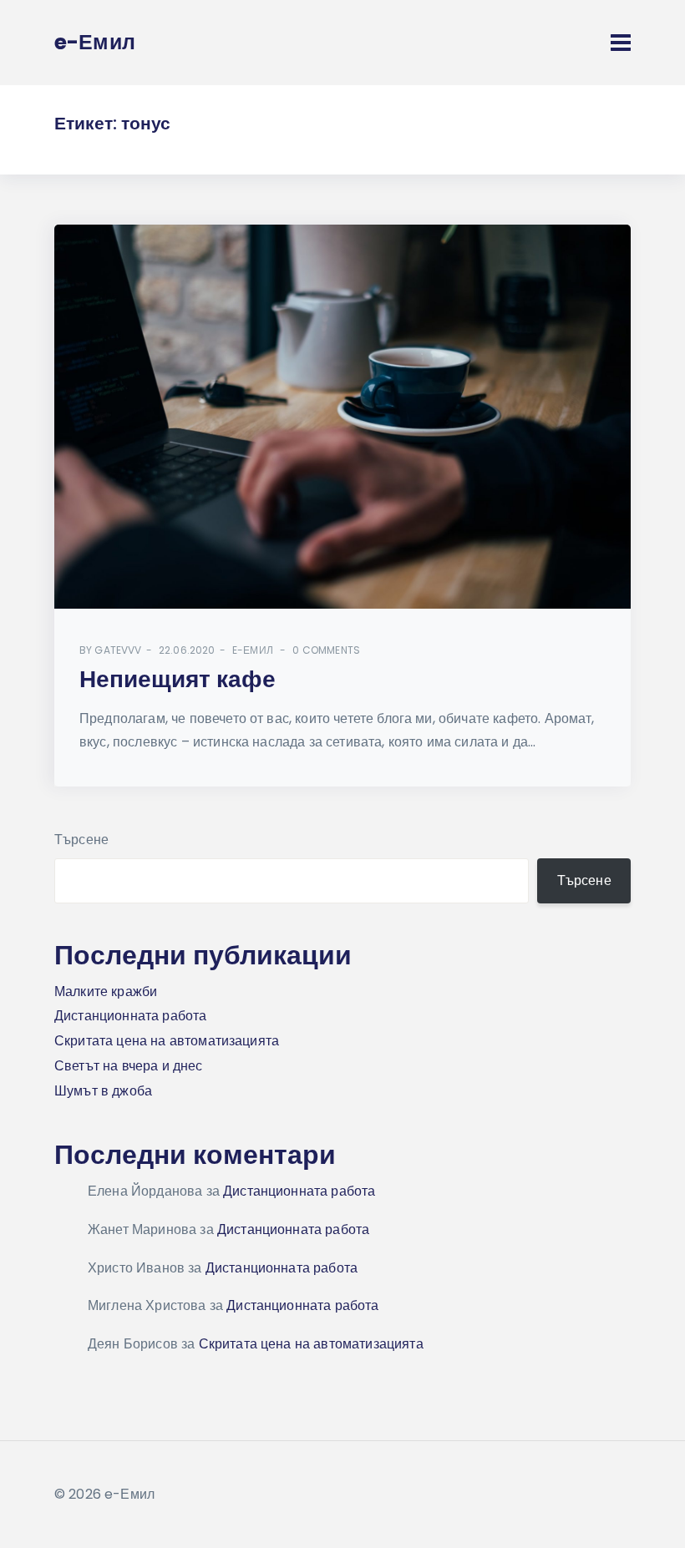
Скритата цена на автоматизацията (166, 1040)
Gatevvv (117, 650)
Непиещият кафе (177, 679)
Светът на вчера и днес (128, 1065)
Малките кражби (105, 991)
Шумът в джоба (103, 1090)
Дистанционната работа (130, 1015)
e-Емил (252, 650)
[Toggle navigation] (621, 42)
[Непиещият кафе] (342, 417)
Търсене (81, 839)
